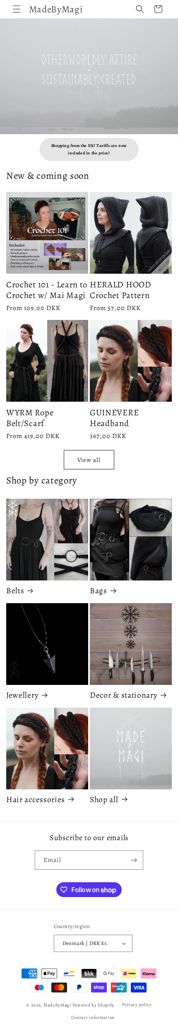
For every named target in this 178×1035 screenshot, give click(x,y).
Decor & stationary (123, 695)
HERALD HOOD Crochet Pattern (121, 290)
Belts (15, 591)
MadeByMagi (57, 1005)
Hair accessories (35, 800)
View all (89, 460)
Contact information (93, 1017)
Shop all (104, 800)
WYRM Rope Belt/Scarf (29, 418)
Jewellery (22, 695)
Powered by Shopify (93, 1005)
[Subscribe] (134, 860)
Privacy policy (137, 1005)
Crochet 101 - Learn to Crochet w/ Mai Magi (46, 290)
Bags (98, 591)
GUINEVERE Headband (114, 418)
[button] (16, 9)
